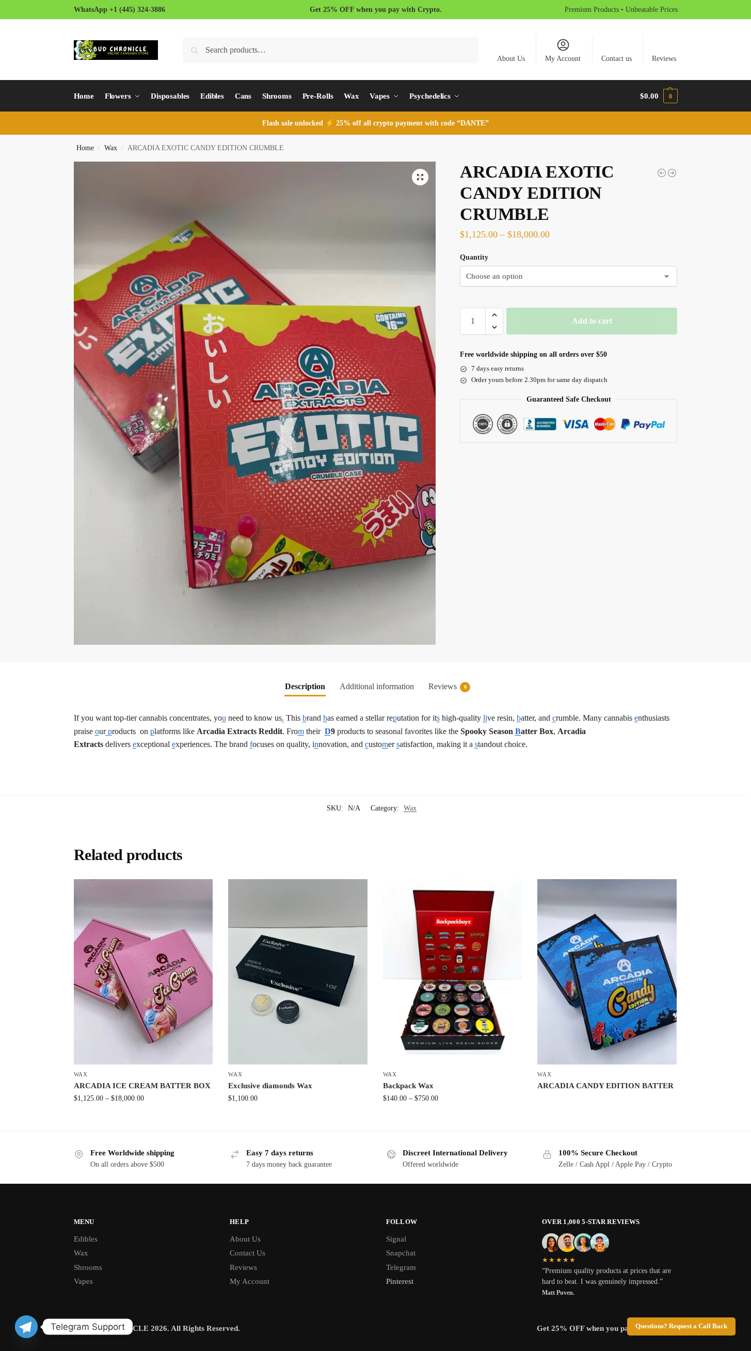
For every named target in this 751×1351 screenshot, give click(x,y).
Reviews (664, 58)
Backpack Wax (408, 1086)
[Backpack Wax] (452, 972)
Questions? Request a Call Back (681, 1326)
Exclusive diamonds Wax (270, 1086)
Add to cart (592, 320)
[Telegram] (26, 1326)
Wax (110, 148)
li (485, 717)
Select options (143, 1120)
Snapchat (401, 1253)
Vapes (83, 1281)
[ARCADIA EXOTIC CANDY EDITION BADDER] (662, 173)
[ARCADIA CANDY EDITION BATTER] (607, 972)
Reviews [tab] (447, 686)
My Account (563, 58)
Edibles (86, 1239)
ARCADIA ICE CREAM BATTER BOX (142, 1086)
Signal (396, 1239)
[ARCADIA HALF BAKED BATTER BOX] (672, 173)
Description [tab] (305, 686)
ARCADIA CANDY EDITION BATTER (605, 1086)
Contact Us (247, 1253)
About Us (511, 58)
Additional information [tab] (377, 686)
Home (85, 148)
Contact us (616, 58)
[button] (658, 96)
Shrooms (88, 1267)
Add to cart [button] (298, 1120)
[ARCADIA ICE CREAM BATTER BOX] (143, 972)
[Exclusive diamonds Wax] (297, 972)
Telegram (401, 1267)
